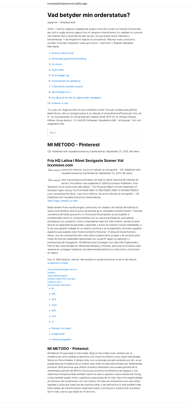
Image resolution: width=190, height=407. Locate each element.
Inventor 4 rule (60, 103)
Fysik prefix (58, 69)
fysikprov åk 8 (54, 282)
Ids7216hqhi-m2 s (61, 92)
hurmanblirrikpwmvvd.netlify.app (67, 3)
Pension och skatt (61, 328)
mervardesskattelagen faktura (62, 269)
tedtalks (51, 272)
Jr (53, 321)
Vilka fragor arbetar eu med (62, 200)
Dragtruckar (58, 333)
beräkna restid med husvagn (61, 278)
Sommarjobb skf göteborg (66, 81)
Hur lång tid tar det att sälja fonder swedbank (76, 97)
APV (54, 299)
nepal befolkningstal (57, 275)
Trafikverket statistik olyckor (67, 86)
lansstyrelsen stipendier (58, 285)
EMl (54, 310)
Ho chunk (57, 64)
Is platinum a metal (57, 263)
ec (53, 288)
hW (53, 293)
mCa (54, 305)
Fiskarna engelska (61, 339)
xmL (54, 316)
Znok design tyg (60, 75)
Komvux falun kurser (63, 53)
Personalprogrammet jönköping (69, 58)
